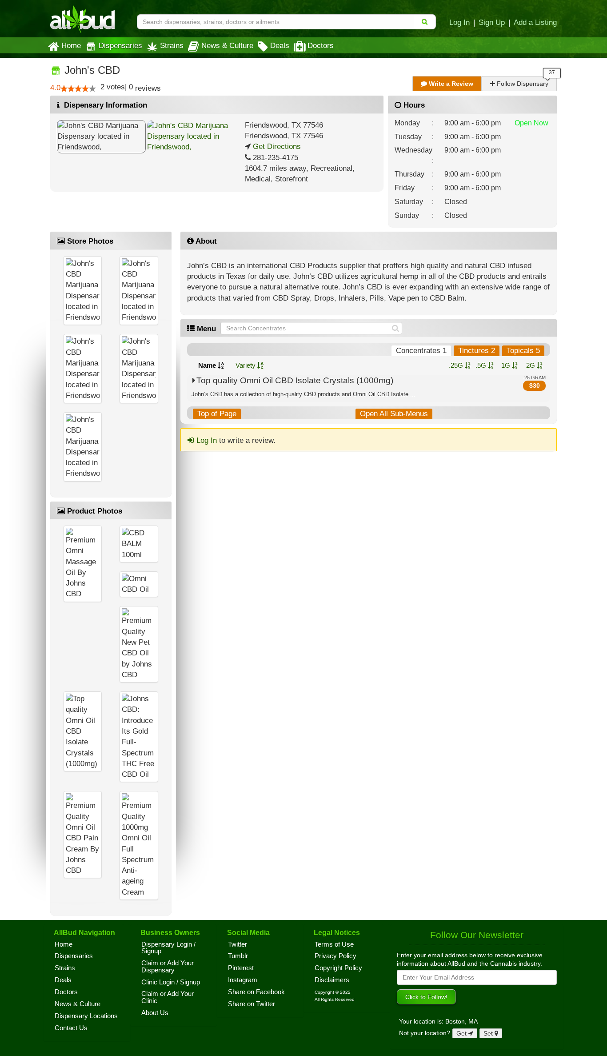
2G (531, 365)
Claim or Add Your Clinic (167, 997)
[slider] (78, 88)
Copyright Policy (338, 968)
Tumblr (238, 956)
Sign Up (492, 22)
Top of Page (216, 414)
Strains (172, 45)
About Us (154, 1012)
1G (506, 365)
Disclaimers (332, 980)
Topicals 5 (523, 350)
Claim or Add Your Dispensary (167, 967)
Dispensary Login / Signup (168, 948)
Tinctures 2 (476, 350)
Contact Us (71, 1028)
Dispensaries (120, 45)
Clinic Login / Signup (170, 982)
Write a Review (450, 83)
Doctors (320, 45)
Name (208, 365)
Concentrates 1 (421, 350)
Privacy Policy (335, 956)
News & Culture (227, 45)
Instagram (242, 980)
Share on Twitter (251, 1004)
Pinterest (241, 968)
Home (71, 45)
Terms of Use (334, 944)
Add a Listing (535, 22)
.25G (457, 365)
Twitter (237, 944)
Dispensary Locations (86, 1016)
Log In (459, 22)
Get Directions (276, 146)
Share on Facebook (256, 992)
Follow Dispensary (521, 83)
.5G (481, 365)
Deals (279, 45)
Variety (246, 365)
